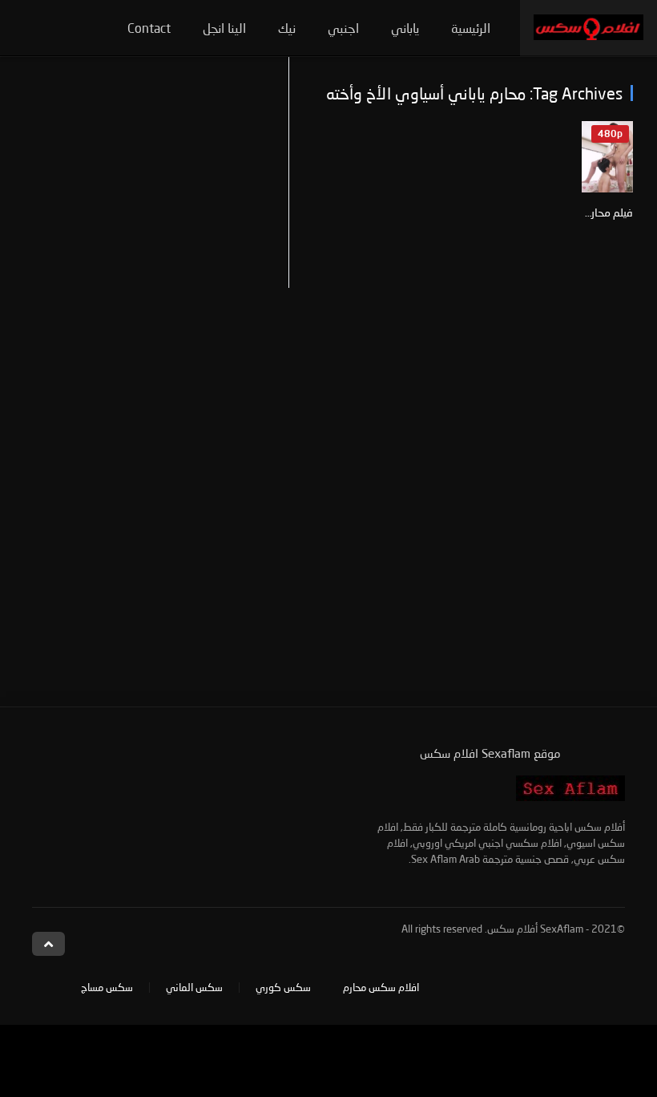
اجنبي (343, 27)
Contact (149, 27)
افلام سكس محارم (381, 987)
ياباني (405, 27)
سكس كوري (283, 987)
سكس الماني (194, 987)
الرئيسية (470, 27)
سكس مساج (107, 987)
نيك (287, 27)
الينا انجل (224, 27)
